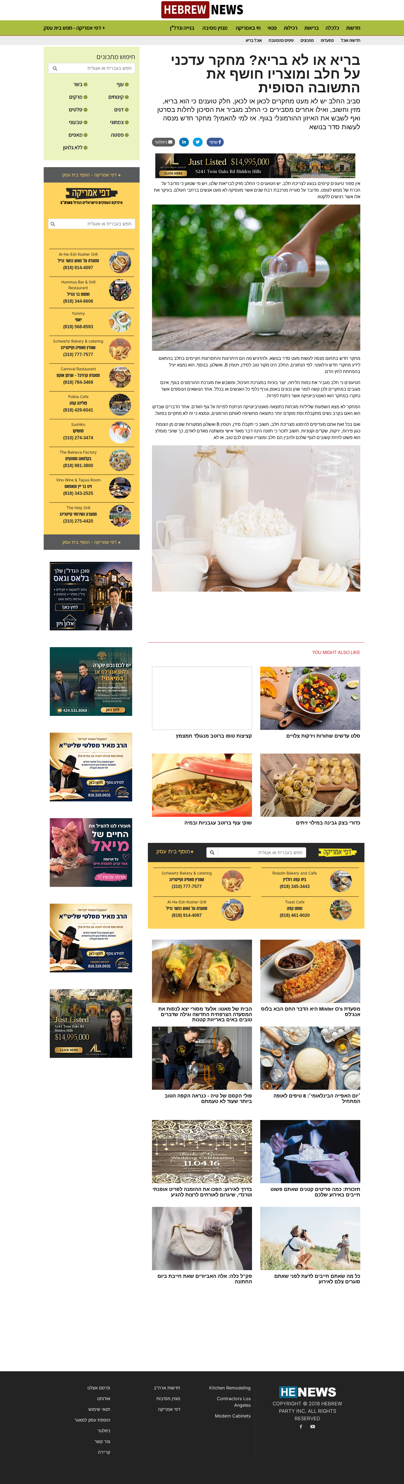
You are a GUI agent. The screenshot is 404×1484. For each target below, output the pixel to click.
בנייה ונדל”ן (182, 27)
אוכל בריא (254, 40)
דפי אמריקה (169, 1409)
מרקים (76, 96)
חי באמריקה (248, 27)
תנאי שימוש (99, 1409)
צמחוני (117, 122)
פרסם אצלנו (98, 1388)
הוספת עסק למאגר (92, 1420)
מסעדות (327, 40)
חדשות (353, 27)
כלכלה (332, 27)
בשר (78, 84)
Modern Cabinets (233, 1416)
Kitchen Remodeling (230, 1388)
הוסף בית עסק (175, 851)
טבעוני (76, 122)
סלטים (76, 109)
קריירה (104, 1452)
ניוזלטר (161, 142)
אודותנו (103, 1398)
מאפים (76, 134)
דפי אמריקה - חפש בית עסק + (74, 27)
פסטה (118, 134)
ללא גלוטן (73, 147)
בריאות (311, 27)
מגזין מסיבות (168, 1398)
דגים (119, 109)
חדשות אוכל (350, 40)
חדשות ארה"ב (167, 1388)
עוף (121, 84)
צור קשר (102, 1441)
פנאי (272, 27)
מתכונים (307, 40)
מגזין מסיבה (215, 27)
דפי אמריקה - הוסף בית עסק (91, 175)
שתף (214, 142)
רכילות (290, 27)
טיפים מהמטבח (281, 40)
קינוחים (117, 96)
